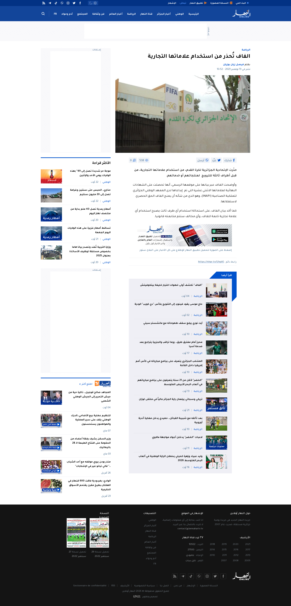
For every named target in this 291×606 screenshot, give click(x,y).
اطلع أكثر (87, 384)
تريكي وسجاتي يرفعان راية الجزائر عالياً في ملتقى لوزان (170, 399)
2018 (212, 544)
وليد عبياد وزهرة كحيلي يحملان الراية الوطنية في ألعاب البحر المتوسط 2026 (170, 458)
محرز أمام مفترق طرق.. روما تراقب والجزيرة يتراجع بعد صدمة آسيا (170, 344)
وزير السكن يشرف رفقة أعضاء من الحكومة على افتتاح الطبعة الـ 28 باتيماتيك (90, 443)
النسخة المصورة (209, 586)
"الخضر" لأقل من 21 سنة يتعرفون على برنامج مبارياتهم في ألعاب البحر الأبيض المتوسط (169, 382)
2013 (247, 555)
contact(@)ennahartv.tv (190, 529)
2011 (224, 555)
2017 (247, 550)
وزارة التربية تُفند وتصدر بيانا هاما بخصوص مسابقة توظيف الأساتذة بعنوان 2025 (90, 251)
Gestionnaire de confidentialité (89, 586)
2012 (235, 555)
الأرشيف (124, 586)
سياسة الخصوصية (144, 586)
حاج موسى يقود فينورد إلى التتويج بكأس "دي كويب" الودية (168, 304)
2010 (212, 555)
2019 (224, 544)
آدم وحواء (67, 14)
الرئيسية (193, 14)
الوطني (179, 14)
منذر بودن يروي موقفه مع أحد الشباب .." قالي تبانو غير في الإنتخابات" (89, 464)
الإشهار (191, 586)
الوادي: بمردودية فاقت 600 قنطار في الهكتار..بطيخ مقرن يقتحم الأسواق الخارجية (89, 485)
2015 (224, 550)
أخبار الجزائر (164, 14)
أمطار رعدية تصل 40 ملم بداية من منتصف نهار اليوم (90, 211)
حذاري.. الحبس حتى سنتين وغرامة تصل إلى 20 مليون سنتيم (90, 192)
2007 (224, 561)
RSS (113, 586)
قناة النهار (146, 14)
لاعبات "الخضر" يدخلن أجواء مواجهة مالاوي (177, 437)
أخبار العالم (115, 14)
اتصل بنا (164, 586)
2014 (212, 550)
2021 (247, 544)
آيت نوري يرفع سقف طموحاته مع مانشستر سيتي (172, 323)
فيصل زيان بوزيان (233, 64)
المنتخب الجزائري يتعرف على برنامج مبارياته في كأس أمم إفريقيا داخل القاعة (169, 363)
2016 (235, 550)
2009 (247, 561)
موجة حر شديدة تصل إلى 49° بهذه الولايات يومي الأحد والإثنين (90, 173)
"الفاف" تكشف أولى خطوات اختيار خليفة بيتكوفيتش (171, 285)
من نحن (178, 586)
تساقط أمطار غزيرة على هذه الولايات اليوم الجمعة (89, 230)
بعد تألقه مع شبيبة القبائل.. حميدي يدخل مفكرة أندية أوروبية (170, 420)
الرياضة (131, 14)
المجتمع (82, 14)
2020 (235, 544)
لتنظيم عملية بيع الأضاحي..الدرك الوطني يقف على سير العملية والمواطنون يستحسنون (91, 420)
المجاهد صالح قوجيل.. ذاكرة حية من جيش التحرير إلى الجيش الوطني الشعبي (89, 397)
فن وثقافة (98, 14)
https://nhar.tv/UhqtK (211, 262)
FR (55, 14)
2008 (235, 561)
